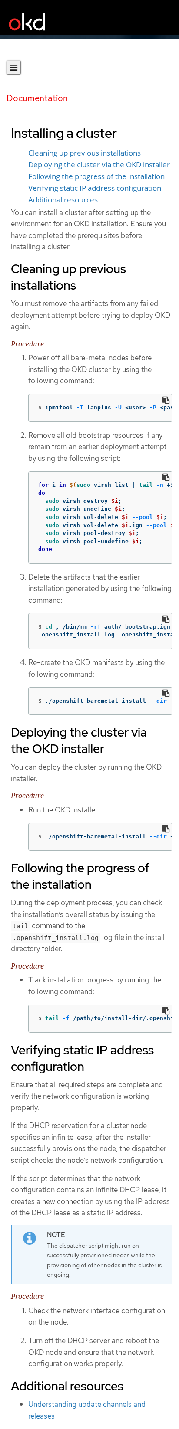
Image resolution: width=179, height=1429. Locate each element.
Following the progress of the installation (96, 176)
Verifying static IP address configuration (94, 188)
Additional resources (63, 200)
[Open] (14, 68)
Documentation (37, 98)
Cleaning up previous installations (84, 153)
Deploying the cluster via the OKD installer (99, 165)
